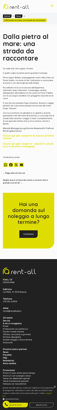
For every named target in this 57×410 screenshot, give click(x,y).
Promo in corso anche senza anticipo (19, 373)
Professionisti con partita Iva (15, 329)
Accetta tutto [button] (16, 405)
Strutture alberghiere (12, 337)
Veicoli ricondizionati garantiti (16, 381)
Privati (5, 326)
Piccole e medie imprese (13, 331)
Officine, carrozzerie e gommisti (17, 334)
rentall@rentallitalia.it (12, 311)
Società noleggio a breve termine (17, 340)
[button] (28, 399)
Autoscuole (8, 342)
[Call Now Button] (6, 404)
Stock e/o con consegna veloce (17, 376)
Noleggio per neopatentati (14, 384)
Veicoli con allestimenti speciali (16, 378)
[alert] (28, 397)
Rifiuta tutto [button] (41, 405)
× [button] (55, 387)
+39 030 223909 (10, 301)
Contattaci (28, 234)
